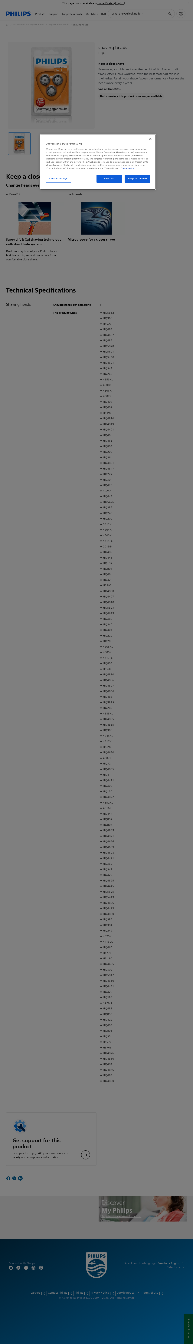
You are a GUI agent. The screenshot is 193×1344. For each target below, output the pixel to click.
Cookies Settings (58, 178)
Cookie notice (127, 168)
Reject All (109, 178)
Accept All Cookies (137, 178)
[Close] (150, 139)
